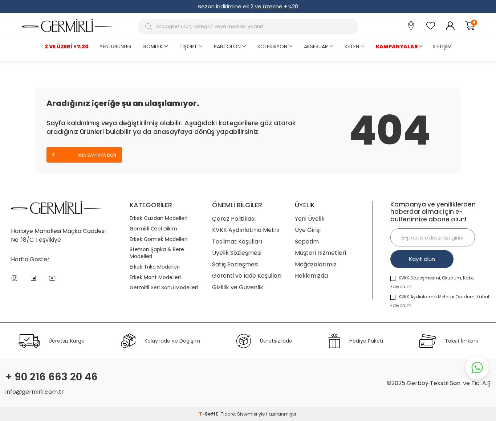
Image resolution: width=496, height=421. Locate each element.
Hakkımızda (311, 275)
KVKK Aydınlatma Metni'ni (426, 297)
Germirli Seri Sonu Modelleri (164, 287)
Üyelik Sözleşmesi (236, 253)
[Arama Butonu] (149, 26)
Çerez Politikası (234, 218)
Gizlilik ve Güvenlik (237, 287)
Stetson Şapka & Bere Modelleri (157, 253)
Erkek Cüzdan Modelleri (158, 218)
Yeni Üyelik (310, 218)
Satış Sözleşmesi (235, 264)
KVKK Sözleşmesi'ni (419, 278)
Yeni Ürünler (115, 46)
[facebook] (33, 278)
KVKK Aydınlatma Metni (245, 230)
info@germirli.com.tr (34, 392)
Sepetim (307, 241)
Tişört (188, 46)
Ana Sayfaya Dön (96, 155)
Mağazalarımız (316, 264)
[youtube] (52, 278)
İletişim (442, 46)
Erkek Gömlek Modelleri (158, 239)
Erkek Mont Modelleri (155, 277)
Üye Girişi (308, 230)
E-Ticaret (226, 414)
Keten (352, 46)
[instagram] (14, 278)
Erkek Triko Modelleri (155, 266)
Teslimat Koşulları (237, 241)
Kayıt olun (422, 259)
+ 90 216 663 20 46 (51, 377)
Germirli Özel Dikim (153, 228)
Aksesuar (316, 46)
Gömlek (152, 46)
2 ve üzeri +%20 (67, 46)
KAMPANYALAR (397, 46)
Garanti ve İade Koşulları (246, 275)
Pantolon (227, 46)
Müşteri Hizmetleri (320, 253)
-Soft (207, 414)
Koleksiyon (272, 46)
